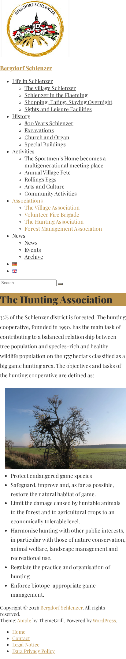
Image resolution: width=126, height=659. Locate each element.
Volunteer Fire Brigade (51, 214)
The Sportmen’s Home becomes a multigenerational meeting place (65, 162)
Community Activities (50, 193)
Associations (27, 200)
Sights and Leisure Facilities (58, 108)
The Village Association (52, 207)
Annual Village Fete (47, 172)
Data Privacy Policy (33, 651)
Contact (21, 638)
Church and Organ (46, 137)
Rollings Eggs (40, 179)
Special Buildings (45, 144)
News (18, 235)
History (21, 115)
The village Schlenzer (50, 87)
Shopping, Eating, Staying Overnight (68, 101)
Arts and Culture (44, 186)
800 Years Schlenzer (48, 122)
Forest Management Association (63, 228)
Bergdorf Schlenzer (26, 68)
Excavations (39, 130)
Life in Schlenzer (32, 80)
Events (32, 249)
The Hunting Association (54, 221)
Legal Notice (25, 644)
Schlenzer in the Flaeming (55, 94)
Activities (23, 151)
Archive (33, 256)
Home (18, 631)
